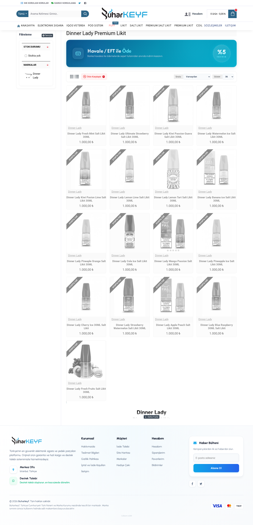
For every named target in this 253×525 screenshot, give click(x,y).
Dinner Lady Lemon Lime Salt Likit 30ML (129, 199)
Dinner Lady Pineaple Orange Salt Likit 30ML (86, 263)
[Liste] (76, 76)
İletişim (85, 471)
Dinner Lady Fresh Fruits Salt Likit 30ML (86, 390)
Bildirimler (157, 465)
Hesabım (157, 446)
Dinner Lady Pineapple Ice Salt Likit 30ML (216, 263)
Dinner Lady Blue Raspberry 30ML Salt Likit (217, 326)
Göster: (217, 77)
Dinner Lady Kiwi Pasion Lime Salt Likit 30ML (86, 199)
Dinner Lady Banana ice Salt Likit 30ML (217, 199)
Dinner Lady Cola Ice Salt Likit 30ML (129, 263)
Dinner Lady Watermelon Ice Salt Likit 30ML (216, 135)
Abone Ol (216, 468)
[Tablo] (71, 76)
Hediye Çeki (123, 465)
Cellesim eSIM (126, 516)
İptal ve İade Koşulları (93, 465)
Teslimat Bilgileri (90, 452)
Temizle (48, 35)
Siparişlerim (158, 452)
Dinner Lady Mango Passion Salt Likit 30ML (173, 263)
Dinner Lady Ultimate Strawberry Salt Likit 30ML (130, 135)
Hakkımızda (88, 446)
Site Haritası (123, 452)
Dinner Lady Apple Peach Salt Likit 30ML (173, 326)
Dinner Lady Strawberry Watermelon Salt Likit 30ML (130, 326)
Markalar (30, 64)
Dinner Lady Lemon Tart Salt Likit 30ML (173, 199)
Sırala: (178, 77)
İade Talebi (123, 446)
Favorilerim (158, 459)
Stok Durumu (32, 46)
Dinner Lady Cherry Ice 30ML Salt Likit (86, 326)
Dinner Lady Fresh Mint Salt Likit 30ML (86, 135)
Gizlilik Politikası (90, 459)
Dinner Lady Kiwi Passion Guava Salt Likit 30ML (173, 135)
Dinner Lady (75, 127)
